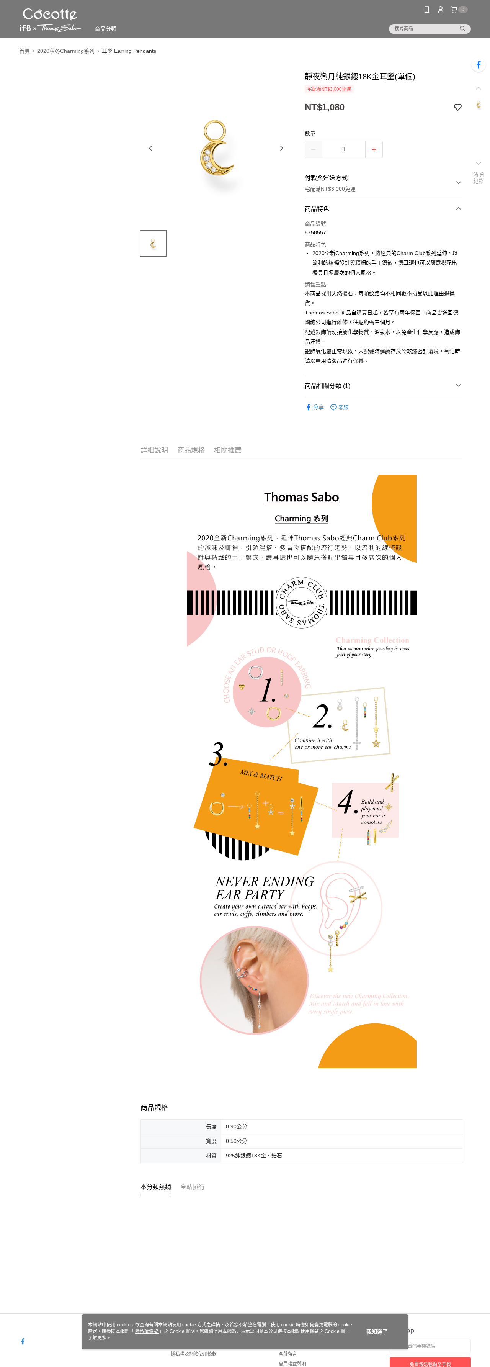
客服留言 (288, 1354)
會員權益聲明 (292, 1364)
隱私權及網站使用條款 (194, 1354)
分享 (318, 407)
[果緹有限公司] (50, 20)
